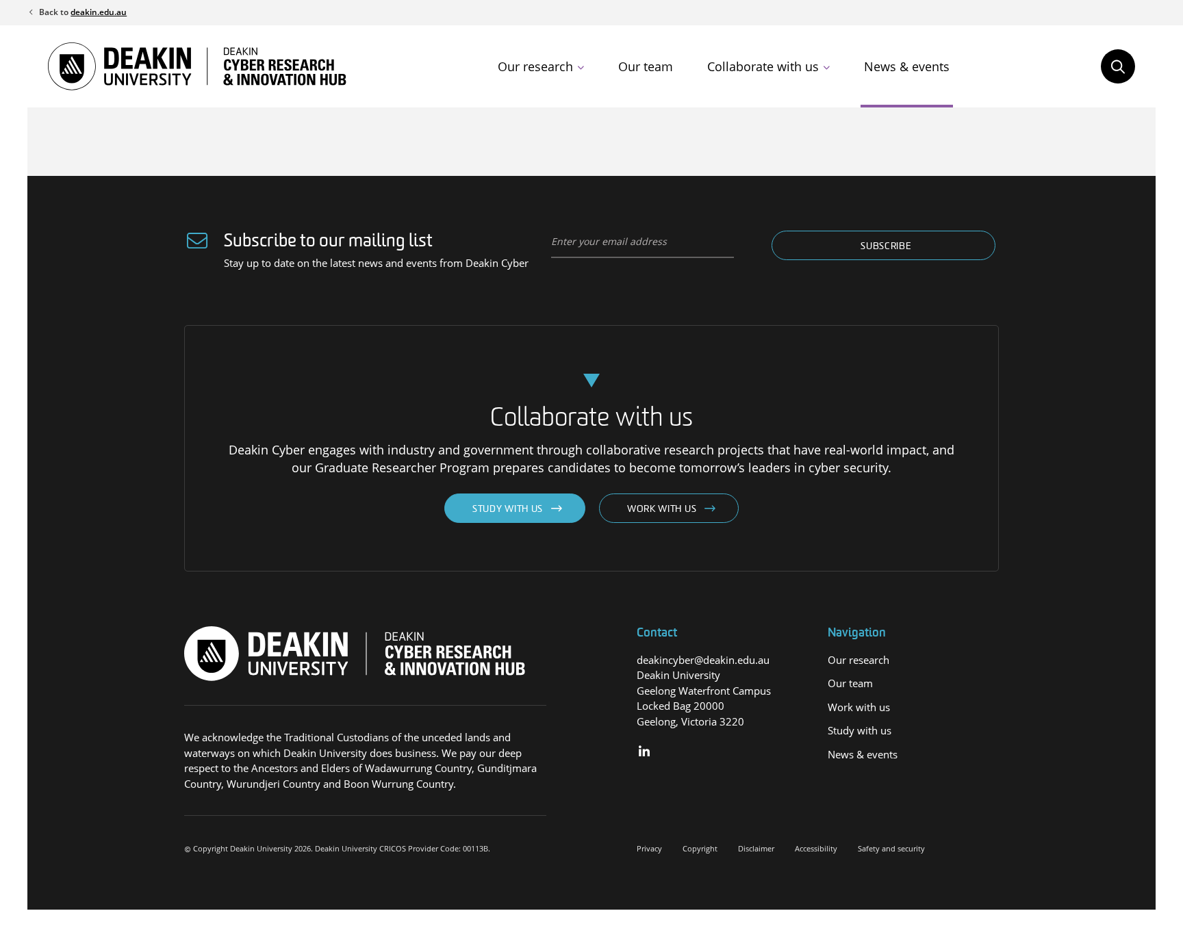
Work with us (661, 509)
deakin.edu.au (99, 12)
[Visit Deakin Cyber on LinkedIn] (644, 752)
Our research (535, 66)
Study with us (507, 509)
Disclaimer (756, 848)
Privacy (649, 848)
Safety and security (891, 848)
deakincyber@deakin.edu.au (703, 660)
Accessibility (816, 848)
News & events (907, 66)
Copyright (700, 848)
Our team (645, 66)
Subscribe (886, 247)
